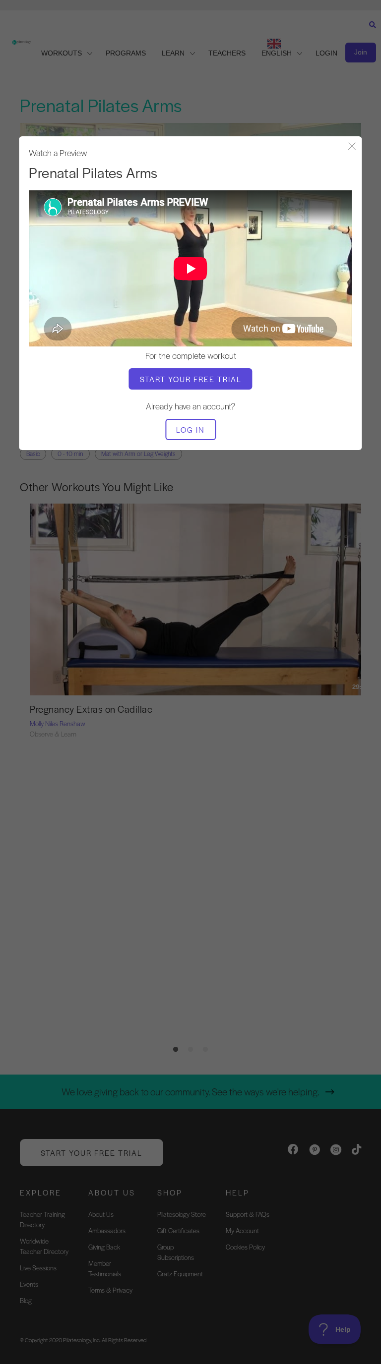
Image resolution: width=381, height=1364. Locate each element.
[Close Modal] (352, 147)
